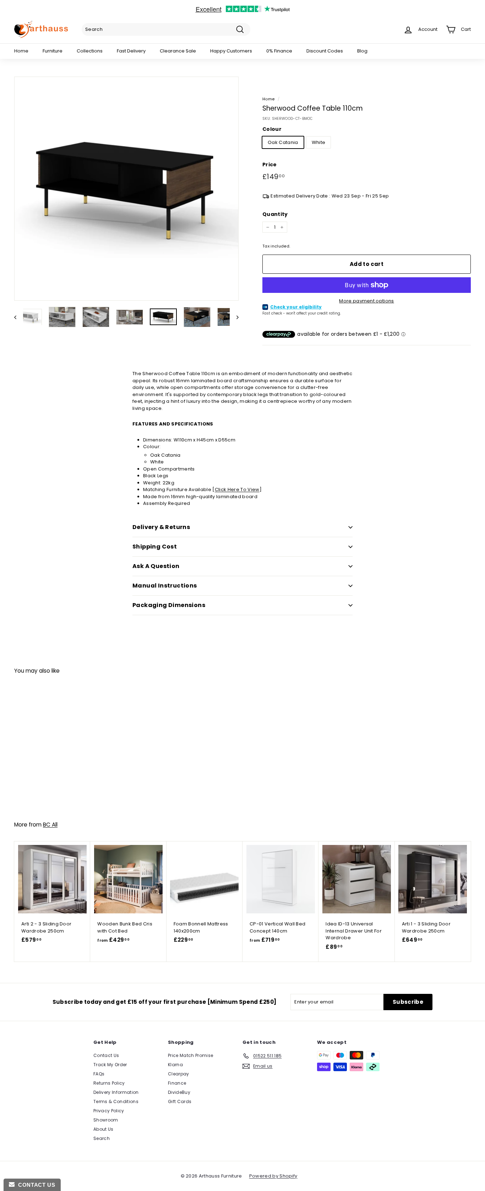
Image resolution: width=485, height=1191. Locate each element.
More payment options (366, 300)
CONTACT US (35, 1185)
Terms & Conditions (115, 1101)
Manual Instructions (164, 585)
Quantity (275, 214)
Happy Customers (231, 51)
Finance (177, 1083)
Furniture (52, 51)
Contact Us (106, 1055)
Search (101, 1138)
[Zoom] (126, 188)
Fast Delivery (131, 51)
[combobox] (166, 29)
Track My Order (110, 1065)
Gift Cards (179, 1101)
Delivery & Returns (161, 527)
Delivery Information (116, 1092)
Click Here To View (237, 489)
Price (269, 164)
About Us (103, 1129)
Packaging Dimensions (168, 605)
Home (21, 51)
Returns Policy (109, 1083)
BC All (50, 824)
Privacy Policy (108, 1111)
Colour (272, 129)
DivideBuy (179, 1092)
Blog (362, 51)
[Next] (234, 317)
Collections (90, 51)
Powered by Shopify (273, 1176)
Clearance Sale (178, 51)
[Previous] (18, 317)
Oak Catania (283, 142)
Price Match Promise (190, 1055)
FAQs (98, 1074)
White (319, 142)
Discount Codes (324, 51)
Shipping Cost (154, 546)
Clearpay (178, 1074)
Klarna (175, 1065)
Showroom (105, 1120)
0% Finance (279, 51)
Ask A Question (156, 566)
